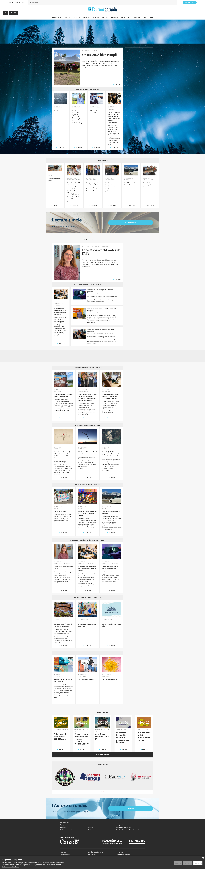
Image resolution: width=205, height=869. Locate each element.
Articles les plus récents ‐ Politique (87, 597)
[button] (13, 13)
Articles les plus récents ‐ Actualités (87, 284)
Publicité (125, 17)
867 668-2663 (92, 854)
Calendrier (136, 17)
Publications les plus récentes (87, 89)
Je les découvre (130, 222)
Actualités (87, 240)
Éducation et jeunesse (91, 17)
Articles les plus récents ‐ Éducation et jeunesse (87, 540)
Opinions (114, 17)
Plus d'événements (102, 755)
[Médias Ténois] (89, 777)
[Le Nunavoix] (115, 777)
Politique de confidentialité (10, 867)
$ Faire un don (148, 17)
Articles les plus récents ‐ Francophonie (87, 367)
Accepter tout (198, 863)
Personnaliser (188, 863)
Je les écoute (130, 808)
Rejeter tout (178, 863)
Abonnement (189, 2)
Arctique (68, 17)
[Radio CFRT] (140, 777)
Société (77, 17)
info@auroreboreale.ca (123, 854)
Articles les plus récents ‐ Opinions (87, 653)
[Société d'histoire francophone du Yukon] (64, 777)
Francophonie (57, 17)
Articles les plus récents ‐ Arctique (87, 425)
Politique (105, 17)
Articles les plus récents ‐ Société (87, 484)
